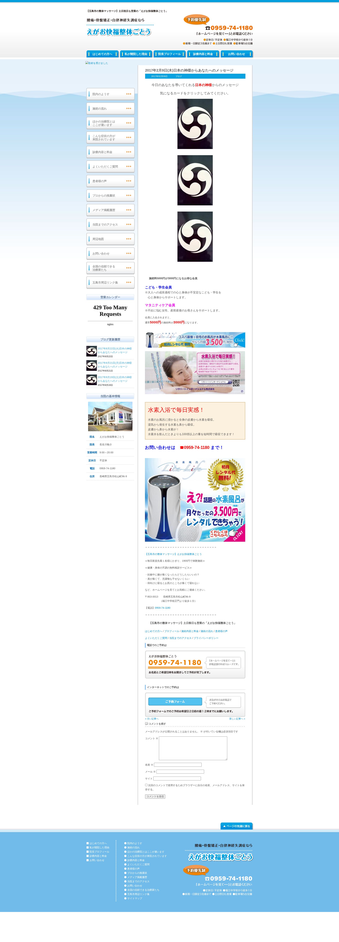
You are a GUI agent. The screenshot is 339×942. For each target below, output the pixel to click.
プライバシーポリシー (206, 638)
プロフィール (171, 631)
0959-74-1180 (196, 447)
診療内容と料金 (203, 53)
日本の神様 (203, 85)
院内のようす (101, 94)
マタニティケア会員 (160, 305)
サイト (149, 778)
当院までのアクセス (180, 638)
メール (150, 771)
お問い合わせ (236, 53)
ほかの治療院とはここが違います (104, 123)
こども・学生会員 (158, 287)
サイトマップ (134, 898)
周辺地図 (98, 239)
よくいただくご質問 (156, 638)
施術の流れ (207, 631)
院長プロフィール (169, 53)
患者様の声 (221, 631)
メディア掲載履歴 (104, 210)
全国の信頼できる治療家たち (104, 268)
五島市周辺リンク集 (105, 282)
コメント (151, 738)
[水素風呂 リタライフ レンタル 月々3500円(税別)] (195, 340)
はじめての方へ (102, 53)
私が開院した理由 (136, 53)
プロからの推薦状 (104, 195)
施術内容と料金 (190, 631)
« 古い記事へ (152, 718)
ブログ (179, 76)
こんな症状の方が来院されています (104, 137)
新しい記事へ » (237, 718)
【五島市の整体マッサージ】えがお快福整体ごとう (173, 554)
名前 (149, 764)
